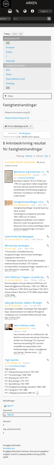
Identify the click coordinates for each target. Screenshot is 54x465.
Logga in (44, 11)
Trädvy (7, 33)
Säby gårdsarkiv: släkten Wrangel (23, 302)
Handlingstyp (25, 133)
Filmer (9, 74)
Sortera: (39, 156)
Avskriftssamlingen (18, 366)
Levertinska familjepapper (19, 236)
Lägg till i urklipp (47, 171)
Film (8, 70)
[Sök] (49, 19)
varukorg (10, 11)
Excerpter (10, 47)
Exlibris (9, 52)
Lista (15, 33)
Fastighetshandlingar (15, 65)
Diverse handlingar (27, 178)
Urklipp (17, 11)
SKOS (10, 415)
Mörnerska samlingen (17, 245)
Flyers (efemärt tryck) (15, 79)
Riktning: (20, 156)
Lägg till (10, 405)
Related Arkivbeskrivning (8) (17, 112)
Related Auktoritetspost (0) (17, 118)
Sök (20, 33)
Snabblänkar (32, 11)
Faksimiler (10, 61)
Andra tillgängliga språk (18, 126)
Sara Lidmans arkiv (24, 325)
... (8, 43)
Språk (25, 11)
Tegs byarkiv (12, 360)
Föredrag (10, 83)
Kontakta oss (9, 448)
